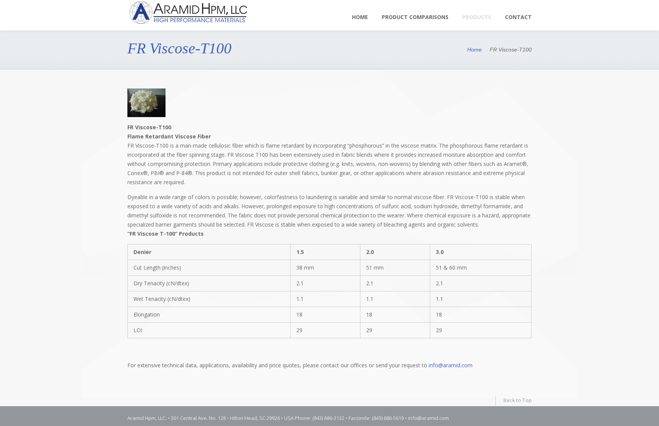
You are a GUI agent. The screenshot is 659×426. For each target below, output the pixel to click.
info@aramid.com (451, 365)
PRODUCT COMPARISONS (415, 17)
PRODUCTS (476, 17)
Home (360, 17)
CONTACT (518, 17)
